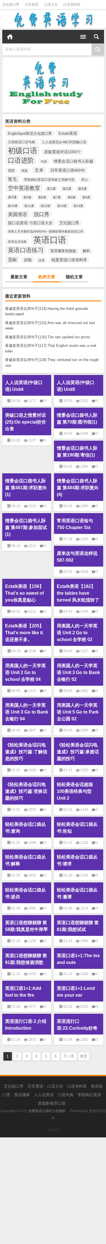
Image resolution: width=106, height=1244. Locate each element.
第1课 (51, 188)
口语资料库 (71, 5)
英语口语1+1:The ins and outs (78, 959)
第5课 (27, 197)
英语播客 (22, 1094)
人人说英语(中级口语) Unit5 (75, 386)
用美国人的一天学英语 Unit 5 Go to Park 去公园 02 (78, 712)
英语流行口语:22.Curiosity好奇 (77, 1025)
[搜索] (96, 36)
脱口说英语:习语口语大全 (30, 223)
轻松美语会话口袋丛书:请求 (77, 860)
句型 (44, 161)
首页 (10, 36)
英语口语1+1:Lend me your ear (76, 992)
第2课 (66, 188)
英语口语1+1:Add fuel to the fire (23, 992)
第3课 (82, 188)
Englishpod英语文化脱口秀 (30, 133)
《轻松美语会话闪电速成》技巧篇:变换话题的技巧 (26, 791)
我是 (24, 170)
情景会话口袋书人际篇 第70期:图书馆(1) (77, 418)
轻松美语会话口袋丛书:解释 (25, 860)
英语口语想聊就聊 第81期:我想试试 (78, 926)
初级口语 (22, 150)
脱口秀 (41, 214)
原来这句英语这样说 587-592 (77, 557)
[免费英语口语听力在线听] (53, 19)
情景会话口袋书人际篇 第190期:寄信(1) (77, 451)
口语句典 (65, 1094)
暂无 (12, 179)
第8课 (71, 197)
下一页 (68, 1056)
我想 (11, 170)
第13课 (62, 206)
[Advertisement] (53, 1190)
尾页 (83, 1056)
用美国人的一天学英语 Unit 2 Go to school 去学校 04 (25, 672)
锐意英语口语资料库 (69, 260)
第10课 (13, 206)
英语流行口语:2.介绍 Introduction (25, 1025)
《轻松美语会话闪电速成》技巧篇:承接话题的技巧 (78, 752)
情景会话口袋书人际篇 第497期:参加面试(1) (26, 527)
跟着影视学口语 (52, 1103)
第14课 (78, 206)
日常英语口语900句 (67, 170)
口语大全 (51, 5)
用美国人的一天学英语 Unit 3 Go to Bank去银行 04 (26, 712)
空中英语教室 (24, 188)
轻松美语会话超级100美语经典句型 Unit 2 (75, 791)
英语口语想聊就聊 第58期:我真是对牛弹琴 (26, 926)
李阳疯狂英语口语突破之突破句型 (49, 179)
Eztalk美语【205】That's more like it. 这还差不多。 (24, 632)
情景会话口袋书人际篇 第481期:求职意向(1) (26, 487)
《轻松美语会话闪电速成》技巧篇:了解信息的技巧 (26, 752)
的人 (84, 180)
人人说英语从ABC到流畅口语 (64, 142)
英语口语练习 (26, 250)
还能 (28, 260)
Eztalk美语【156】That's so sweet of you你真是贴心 (24, 593)
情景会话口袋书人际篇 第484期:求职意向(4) (78, 487)
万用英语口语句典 (21, 142)
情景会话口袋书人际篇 (73, 161)
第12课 (45, 206)
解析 (86, 251)
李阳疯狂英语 (89, 1094)
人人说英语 (44, 1094)
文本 (39, 170)
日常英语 (31, 5)
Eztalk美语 (68, 133)
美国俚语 (17, 214)
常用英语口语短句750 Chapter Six (75, 524)
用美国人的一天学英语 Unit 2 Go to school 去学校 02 (77, 632)
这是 (41, 260)
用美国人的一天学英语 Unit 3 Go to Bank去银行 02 (78, 672)
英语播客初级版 (63, 251)
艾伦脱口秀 (10, 5)
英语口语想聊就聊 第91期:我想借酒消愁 (26, 959)
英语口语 (49, 239)
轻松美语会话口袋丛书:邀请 (77, 893)
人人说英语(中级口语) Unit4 (24, 386)
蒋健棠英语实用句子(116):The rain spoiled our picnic (47, 337)
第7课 (57, 197)
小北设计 (53, 1130)
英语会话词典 (17, 241)
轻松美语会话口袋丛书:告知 (77, 828)
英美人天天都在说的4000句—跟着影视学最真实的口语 (45, 231)
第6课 (42, 197)
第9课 (86, 197)
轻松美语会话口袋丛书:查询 (25, 828)
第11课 (29, 206)
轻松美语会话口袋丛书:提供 (25, 893)
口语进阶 (21, 160)
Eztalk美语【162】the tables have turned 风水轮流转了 (78, 593)
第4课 (12, 197)
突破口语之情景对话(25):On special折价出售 (25, 422)
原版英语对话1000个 (62, 152)
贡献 (12, 259)
